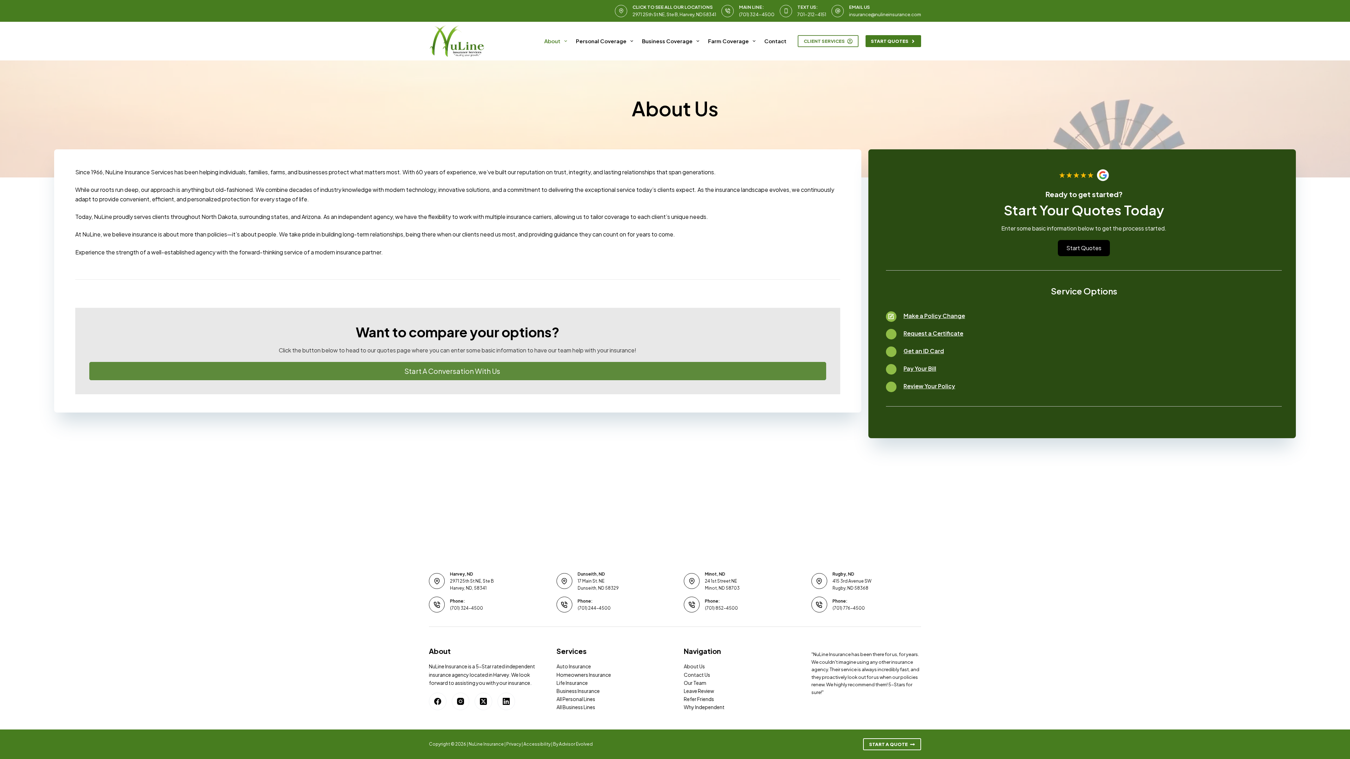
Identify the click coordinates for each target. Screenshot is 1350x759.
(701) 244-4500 (594, 608)
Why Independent (704, 707)
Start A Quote (888, 744)
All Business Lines (576, 707)
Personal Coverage (601, 41)
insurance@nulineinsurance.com (885, 14)
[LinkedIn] (506, 701)
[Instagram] (460, 701)
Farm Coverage (728, 41)
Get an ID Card (924, 351)
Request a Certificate (933, 333)
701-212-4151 (811, 14)
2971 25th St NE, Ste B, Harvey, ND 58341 (674, 14)
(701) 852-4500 (721, 608)
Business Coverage (667, 41)
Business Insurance (578, 691)
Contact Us (697, 675)
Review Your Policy (929, 386)
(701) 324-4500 (756, 14)
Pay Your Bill (920, 368)
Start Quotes (889, 41)
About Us (694, 666)
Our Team (695, 683)
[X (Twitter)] (483, 701)
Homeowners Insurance (584, 675)
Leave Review (699, 691)
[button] (457, 371)
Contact (775, 41)
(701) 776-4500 (848, 608)
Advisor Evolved (576, 744)
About (552, 41)
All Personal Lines (576, 699)
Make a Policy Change (934, 315)
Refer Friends (699, 699)
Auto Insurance (574, 666)
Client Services (824, 41)
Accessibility (537, 744)
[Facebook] (437, 701)
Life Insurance (572, 683)
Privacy (513, 744)
